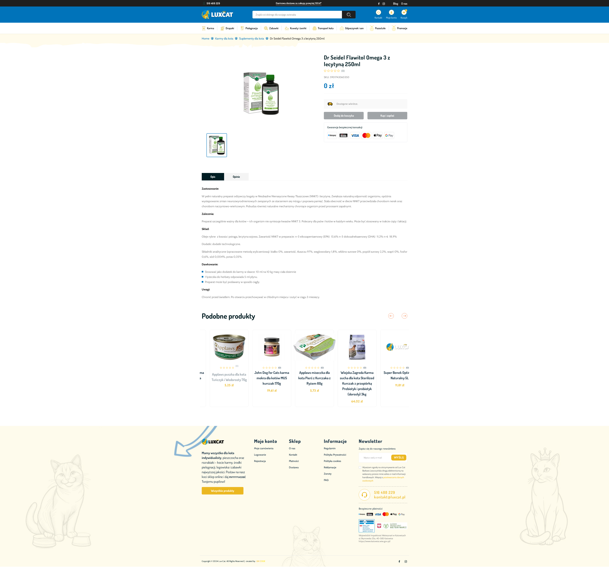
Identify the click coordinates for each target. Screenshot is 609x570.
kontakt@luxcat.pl (390, 497)
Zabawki (273, 28)
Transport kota (326, 28)
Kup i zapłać (387, 115)
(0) (343, 70)
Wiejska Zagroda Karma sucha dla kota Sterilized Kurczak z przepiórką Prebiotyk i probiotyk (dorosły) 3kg (347, 383)
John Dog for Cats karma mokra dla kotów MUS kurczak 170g (262, 377)
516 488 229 (213, 3)
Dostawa (294, 467)
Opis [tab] (212, 176)
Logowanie (260, 454)
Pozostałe (380, 28)
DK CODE (260, 561)
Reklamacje (330, 467)
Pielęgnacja (252, 28)
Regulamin (330, 448)
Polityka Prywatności (335, 454)
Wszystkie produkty (222, 490)
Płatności (294, 461)
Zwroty (327, 473)
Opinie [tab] (236, 176)
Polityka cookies (332, 461)
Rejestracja (260, 461)
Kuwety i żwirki (298, 28)
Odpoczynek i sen (354, 28)
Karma (210, 28)
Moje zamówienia (263, 448)
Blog (395, 3)
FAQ (326, 480)
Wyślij (399, 457)
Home (205, 38)
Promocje (402, 28)
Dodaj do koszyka (344, 115)
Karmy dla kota (224, 38)
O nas (404, 3)
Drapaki (230, 28)
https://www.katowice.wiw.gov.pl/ (374, 541)
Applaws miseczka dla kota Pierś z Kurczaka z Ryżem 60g (304, 377)
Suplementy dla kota (251, 38)
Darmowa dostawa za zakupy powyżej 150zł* (298, 3)
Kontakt (293, 454)
